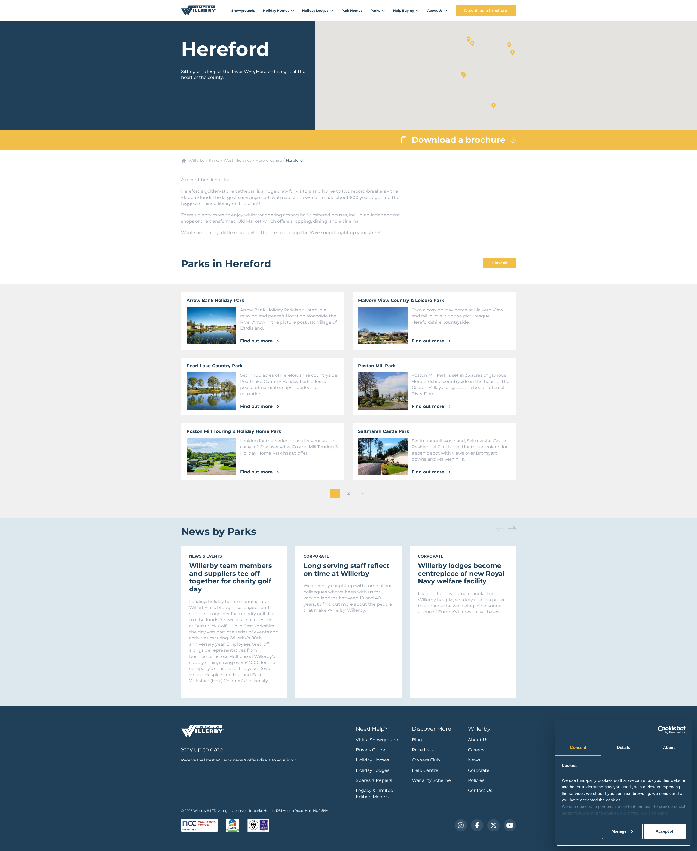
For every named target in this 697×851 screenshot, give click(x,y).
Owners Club (426, 760)
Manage (619, 831)
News (474, 760)
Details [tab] (623, 747)
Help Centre (425, 770)
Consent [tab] (578, 747)
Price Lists (423, 749)
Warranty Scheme (431, 780)
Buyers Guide (370, 749)
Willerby (197, 160)
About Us (478, 739)
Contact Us (480, 790)
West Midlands (238, 160)
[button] (472, 44)
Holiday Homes (372, 760)
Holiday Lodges (372, 770)
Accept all (665, 831)
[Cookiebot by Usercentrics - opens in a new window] (662, 730)
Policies (476, 780)
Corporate (479, 770)
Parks (214, 160)
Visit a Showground (377, 739)
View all (499, 263)
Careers (476, 749)
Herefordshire (269, 160)
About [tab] (669, 747)
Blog (417, 739)
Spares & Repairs (374, 780)
